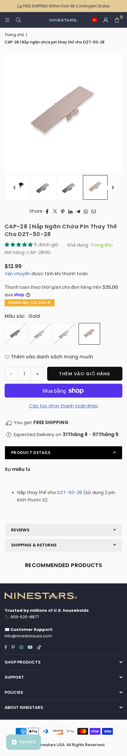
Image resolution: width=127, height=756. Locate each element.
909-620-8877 (24, 617)
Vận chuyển (17, 273)
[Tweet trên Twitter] (55, 211)
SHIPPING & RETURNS (34, 545)
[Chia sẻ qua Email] (93, 211)
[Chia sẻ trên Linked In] (70, 211)
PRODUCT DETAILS (31, 453)
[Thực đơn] (7, 20)
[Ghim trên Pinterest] (62, 211)
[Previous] (14, 187)
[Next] (112, 187)
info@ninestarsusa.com (28, 636)
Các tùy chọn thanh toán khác (63, 406)
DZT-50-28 (69, 492)
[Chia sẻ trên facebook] (47, 211)
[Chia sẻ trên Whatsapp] (86, 211)
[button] (94, 20)
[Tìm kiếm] (18, 20)
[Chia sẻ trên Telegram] (78, 211)
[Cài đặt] (105, 20)
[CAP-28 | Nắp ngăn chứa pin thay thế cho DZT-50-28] (43, 187)
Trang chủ (14, 34)
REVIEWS (20, 530)
